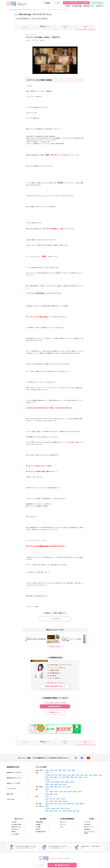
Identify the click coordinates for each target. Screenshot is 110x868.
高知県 (82, 803)
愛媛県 (77, 803)
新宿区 (60, 775)
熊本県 (55, 810)
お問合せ (38, 829)
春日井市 (56, 791)
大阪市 (47, 798)
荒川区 (63, 777)
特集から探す (10, 794)
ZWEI (61, 826)
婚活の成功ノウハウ (89, 6)
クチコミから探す (11, 788)
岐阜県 (47, 794)
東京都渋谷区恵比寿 (28, 9)
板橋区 (67, 777)
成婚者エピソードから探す (13, 783)
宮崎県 (64, 810)
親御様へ (14, 831)
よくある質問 (15, 834)
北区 (59, 777)
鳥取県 (47, 803)
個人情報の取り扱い (41, 831)
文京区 (64, 775)
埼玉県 (47, 784)
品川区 (82, 775)
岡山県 (55, 803)
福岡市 (58, 808)
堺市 (51, 798)
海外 (78, 810)
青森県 (51, 770)
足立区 (76, 777)
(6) (45, 27)
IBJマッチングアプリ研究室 (89, 832)
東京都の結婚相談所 (13, 9)
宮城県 (60, 770)
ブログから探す (11, 799)
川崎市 (52, 782)
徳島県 (68, 803)
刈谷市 (61, 791)
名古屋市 (79, 791)
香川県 (73, 803)
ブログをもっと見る (54, 646)
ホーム (8, 9)
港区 (56, 775)
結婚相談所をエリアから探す (14, 772)
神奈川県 (47, 779)
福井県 (68, 786)
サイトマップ (87, 822)
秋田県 (64, 770)
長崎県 (51, 810)
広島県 (60, 803)
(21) (65, 27)
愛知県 (47, 789)
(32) (85, 27)
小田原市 (47, 782)
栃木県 (60, 784)
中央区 (52, 775)
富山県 (60, 786)
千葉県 (51, 784)
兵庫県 (47, 801)
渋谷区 (100, 775)
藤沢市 (62, 782)
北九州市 (47, 808)
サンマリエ (63, 824)
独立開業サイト (88, 829)
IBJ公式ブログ (99, 6)
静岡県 (51, 794)
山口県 (64, 803)
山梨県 (47, 786)
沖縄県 (74, 810)
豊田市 (70, 791)
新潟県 (51, 786)
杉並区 (51, 777)
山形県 (68, 770)
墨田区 (73, 775)
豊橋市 (74, 791)
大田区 (90, 775)
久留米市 (53, 808)
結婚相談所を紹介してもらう (14, 778)
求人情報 (38, 826)
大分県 (60, 810)
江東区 (77, 775)
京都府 (51, 801)
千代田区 (47, 775)
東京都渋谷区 (21, 9)
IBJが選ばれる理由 (77, 6)
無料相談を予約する (63, 865)
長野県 (55, 786)
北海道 (47, 770)
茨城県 (55, 784)
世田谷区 (95, 775)
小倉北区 (63, 808)
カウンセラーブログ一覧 (52, 9)
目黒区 (86, 775)
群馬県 (64, 784)
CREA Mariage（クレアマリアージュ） (40, 9)
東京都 (47, 772)
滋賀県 (55, 801)
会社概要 (38, 824)
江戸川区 (85, 777)
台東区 (68, 775)
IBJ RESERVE (87, 824)
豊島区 (55, 777)
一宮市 (47, 791)
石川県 (64, 786)
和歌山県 (65, 801)
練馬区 (72, 777)
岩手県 (55, 770)
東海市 (65, 791)
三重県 (55, 794)
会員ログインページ (89, 826)
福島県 (73, 770)
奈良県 (60, 801)
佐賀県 (47, 810)
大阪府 (47, 796)
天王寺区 (62, 798)
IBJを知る (67, 6)
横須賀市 (67, 782)
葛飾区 (80, 777)
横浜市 (72, 782)
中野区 (47, 777)
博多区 (67, 808)
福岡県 (47, 806)
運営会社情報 (39, 822)
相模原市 (57, 782)
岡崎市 (51, 791)
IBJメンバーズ (63, 822)
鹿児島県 (69, 810)
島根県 (51, 803)
